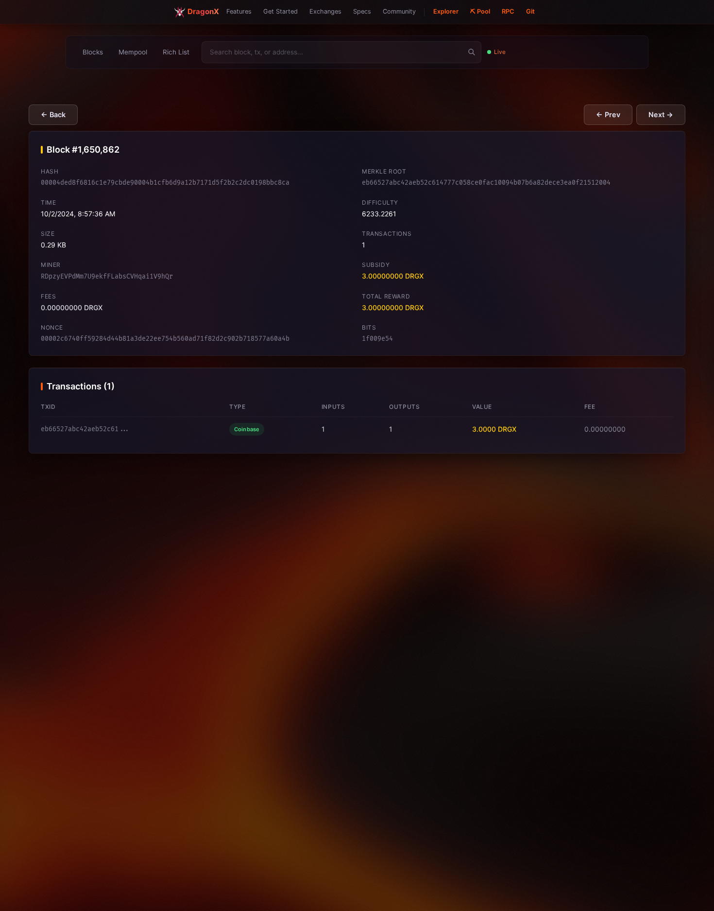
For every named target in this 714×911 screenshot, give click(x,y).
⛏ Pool (480, 11)
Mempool (133, 52)
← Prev (608, 114)
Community (399, 11)
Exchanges (325, 11)
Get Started (280, 11)
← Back (53, 114)
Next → (660, 114)
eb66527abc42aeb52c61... (85, 429)
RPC (508, 11)
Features (239, 11)
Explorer (446, 11)
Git (530, 11)
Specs (362, 11)
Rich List (176, 52)
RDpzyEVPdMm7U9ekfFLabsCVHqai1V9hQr (107, 276)
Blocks (93, 52)
